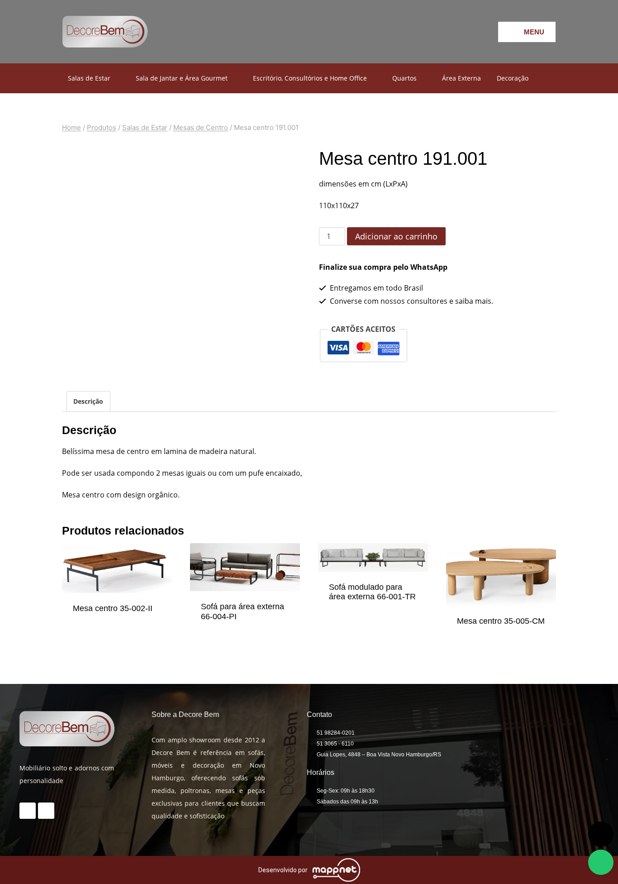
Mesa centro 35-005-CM (501, 621)
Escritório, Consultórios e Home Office (310, 78)
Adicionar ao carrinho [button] (117, 626)
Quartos (404, 78)
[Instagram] (441, 31)
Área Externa (461, 78)
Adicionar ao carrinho (396, 236)
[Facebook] (46, 811)
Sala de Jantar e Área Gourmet (182, 78)
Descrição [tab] (88, 401)
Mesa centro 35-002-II (112, 608)
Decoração (512, 78)
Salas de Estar (89, 78)
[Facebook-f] (416, 31)
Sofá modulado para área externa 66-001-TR (372, 592)
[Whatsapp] (466, 31)
